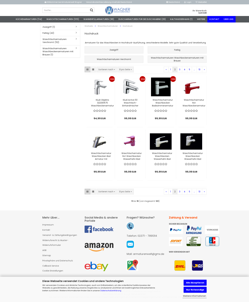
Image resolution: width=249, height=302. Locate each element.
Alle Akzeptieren (195, 282)
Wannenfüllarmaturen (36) (98, 19)
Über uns (228, 19)
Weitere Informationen (194, 296)
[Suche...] (91, 10)
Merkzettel (202, 2)
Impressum (48, 224)
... (194, 69)
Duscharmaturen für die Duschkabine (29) (142, 19)
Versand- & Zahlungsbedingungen (59, 235)
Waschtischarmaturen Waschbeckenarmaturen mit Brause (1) (58, 51)
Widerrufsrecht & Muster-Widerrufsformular (55, 242)
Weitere (201, 19)
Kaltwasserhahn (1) (181, 19)
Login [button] (188, 2)
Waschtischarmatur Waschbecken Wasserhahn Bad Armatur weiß (162, 156)
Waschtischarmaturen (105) (62, 19)
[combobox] (107, 69)
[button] (173, 2)
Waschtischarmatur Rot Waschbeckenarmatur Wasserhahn (194, 102)
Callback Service (50, 265)
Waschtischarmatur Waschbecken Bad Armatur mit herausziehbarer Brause (101, 156)
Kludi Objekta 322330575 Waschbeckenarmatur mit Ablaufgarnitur (102, 102)
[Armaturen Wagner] (117, 10)
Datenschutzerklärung (110, 290)
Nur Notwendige (195, 289)
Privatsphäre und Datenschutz (57, 260)
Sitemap (46, 255)
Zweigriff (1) (49, 26)
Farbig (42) (48, 32)
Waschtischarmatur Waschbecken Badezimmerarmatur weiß (162, 102)
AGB (44, 250)
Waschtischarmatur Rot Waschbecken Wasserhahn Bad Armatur (131, 156)
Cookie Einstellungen (52, 270)
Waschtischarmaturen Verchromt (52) (55, 41)
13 (199, 69)
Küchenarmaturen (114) (29, 19)
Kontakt (214, 19)
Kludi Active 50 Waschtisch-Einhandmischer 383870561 (130, 102)
